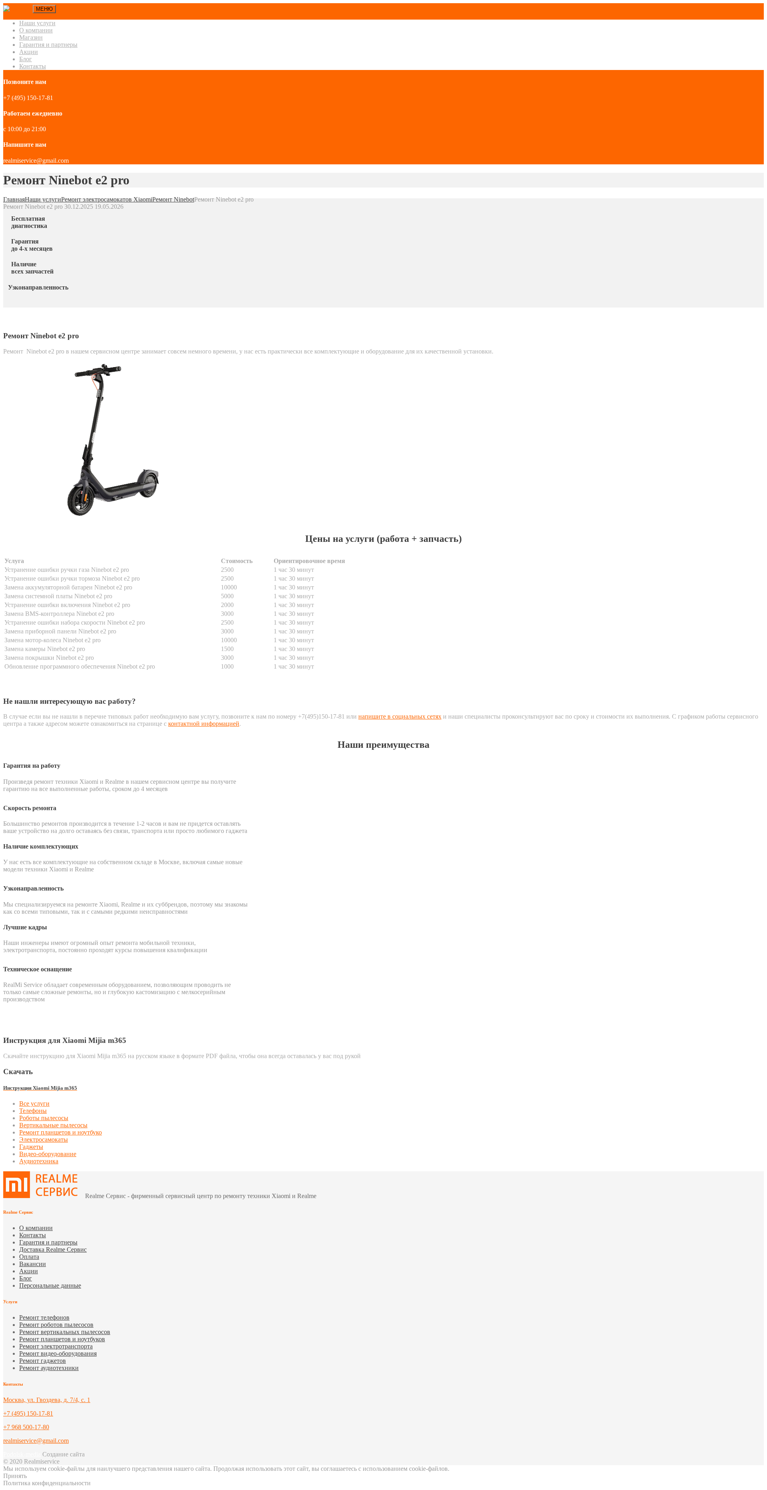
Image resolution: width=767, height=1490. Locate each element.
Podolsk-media (22, 1454)
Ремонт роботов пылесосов (56, 1324)
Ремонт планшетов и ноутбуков (62, 1339)
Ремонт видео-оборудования (58, 1353)
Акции (28, 51)
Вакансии (32, 1263)
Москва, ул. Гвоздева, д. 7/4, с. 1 (46, 1399)
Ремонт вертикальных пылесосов (64, 1331)
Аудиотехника (38, 1161)
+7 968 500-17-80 (26, 1427)
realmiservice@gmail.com (36, 1440)
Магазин (31, 37)
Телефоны (33, 1110)
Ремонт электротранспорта (56, 1346)
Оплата (29, 1256)
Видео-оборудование (47, 1153)
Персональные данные (50, 1285)
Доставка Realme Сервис (53, 1249)
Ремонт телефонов (44, 1317)
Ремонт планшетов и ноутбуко (60, 1132)
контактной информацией (203, 723)
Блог (25, 59)
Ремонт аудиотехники (49, 1367)
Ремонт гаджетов (42, 1360)
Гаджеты (31, 1146)
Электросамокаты (43, 1139)
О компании (36, 30)
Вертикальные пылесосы (53, 1125)
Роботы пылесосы (43, 1118)
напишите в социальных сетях (399, 716)
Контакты (32, 66)
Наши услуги (37, 23)
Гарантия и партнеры (48, 44)
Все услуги (34, 1103)
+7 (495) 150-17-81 (28, 1413)
